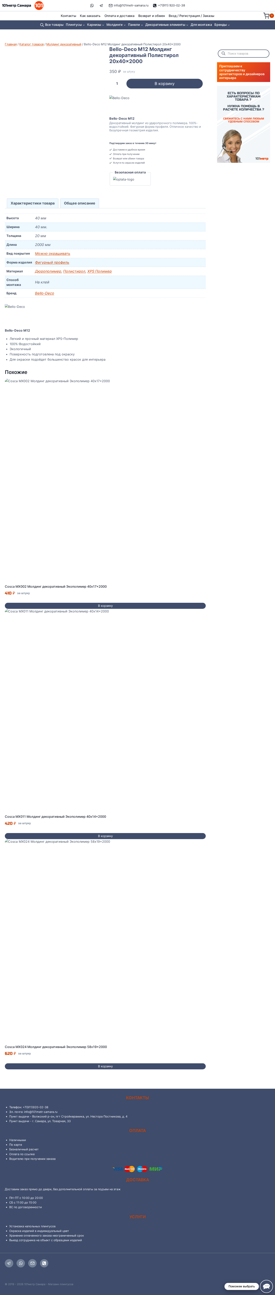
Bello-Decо (44, 293)
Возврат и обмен (151, 16)
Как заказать (90, 16)
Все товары (54, 25)
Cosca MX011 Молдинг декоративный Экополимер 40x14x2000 (55, 817)
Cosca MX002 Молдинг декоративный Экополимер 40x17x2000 (56, 586)
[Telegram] (9, 1263)
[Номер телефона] (44, 1263)
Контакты (68, 16)
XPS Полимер (99, 271)
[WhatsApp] (21, 1263)
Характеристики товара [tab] (33, 203)
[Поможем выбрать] (266, 1286)
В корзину (165, 83)
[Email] (32, 1263)
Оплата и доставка (119, 16)
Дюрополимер (48, 271)
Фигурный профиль (52, 262)
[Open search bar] (42, 25)
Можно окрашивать (52, 253)
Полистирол (74, 271)
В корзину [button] (105, 606)
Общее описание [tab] (79, 203)
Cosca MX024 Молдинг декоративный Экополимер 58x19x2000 (56, 1047)
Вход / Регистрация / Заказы (191, 16)
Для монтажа (201, 25)
